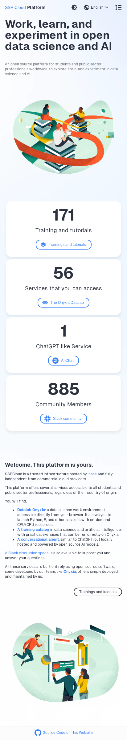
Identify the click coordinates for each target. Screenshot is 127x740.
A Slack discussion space (27, 553)
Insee (92, 474)
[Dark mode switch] (74, 7)
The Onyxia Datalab (67, 302)
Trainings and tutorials (67, 244)
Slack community (67, 418)
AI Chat (67, 360)
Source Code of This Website (68, 732)
